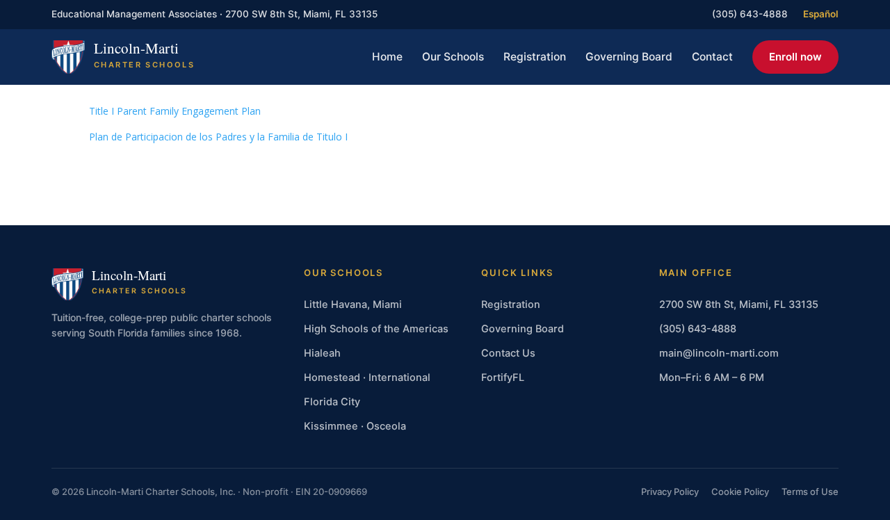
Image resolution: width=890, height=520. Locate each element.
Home (387, 56)
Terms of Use (810, 491)
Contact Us (508, 353)
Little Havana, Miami (353, 304)
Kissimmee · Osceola (355, 426)
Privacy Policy (670, 491)
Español (821, 13)
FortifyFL (502, 377)
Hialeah (322, 353)
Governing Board (628, 56)
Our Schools (453, 56)
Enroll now (795, 56)
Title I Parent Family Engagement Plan (175, 110)
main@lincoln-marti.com (719, 353)
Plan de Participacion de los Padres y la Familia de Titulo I (218, 136)
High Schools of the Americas (376, 329)
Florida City (332, 402)
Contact (712, 56)
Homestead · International (367, 377)
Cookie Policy (740, 491)
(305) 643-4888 (750, 13)
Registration (534, 56)
